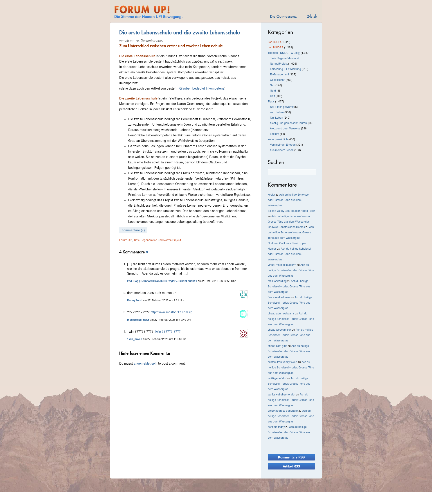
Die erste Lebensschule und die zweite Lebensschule (179, 32)
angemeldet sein (145, 363)
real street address (279, 297)
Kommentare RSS (291, 457)
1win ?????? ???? (167, 331)
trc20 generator (277, 378)
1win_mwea (134, 339)
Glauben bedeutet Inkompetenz (201, 88)
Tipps (271, 101)
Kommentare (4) (133, 230)
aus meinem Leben (282, 150)
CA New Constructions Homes (286, 227)
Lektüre (274, 133)
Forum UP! (125, 240)
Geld (273, 90)
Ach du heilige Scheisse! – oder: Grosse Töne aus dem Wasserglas (290, 199)
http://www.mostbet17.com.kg (171, 312)
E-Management (279, 74)
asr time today (276, 427)
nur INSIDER (276, 47)
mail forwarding (277, 281)
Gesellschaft (277, 79)
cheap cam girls (277, 346)
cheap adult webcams (281, 313)
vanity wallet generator (281, 394)
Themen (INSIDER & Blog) (284, 52)
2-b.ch (312, 16)
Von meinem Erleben (283, 144)
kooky (271, 194)
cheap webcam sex (279, 329)
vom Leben (277, 112)
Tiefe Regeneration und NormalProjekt (157, 240)
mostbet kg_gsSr (138, 320)
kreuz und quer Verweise (285, 128)
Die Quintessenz (283, 16)
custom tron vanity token (282, 362)
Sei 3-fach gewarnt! (282, 106)
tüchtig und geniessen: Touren (288, 123)
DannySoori (134, 300)
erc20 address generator (283, 410)
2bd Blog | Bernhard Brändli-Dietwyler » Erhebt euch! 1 (162, 281)
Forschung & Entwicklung (285, 69)
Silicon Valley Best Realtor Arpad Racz (291, 210)
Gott (272, 96)
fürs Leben (276, 117)
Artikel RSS (291, 466)
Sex (272, 85)
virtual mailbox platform (282, 264)
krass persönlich (278, 139)
